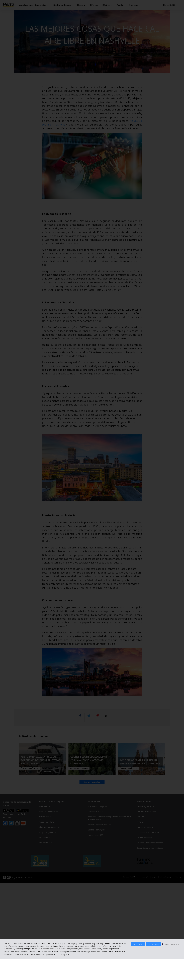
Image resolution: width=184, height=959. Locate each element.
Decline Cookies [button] (153, 944)
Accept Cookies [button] (138, 944)
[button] (170, 944)
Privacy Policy (64, 954)
